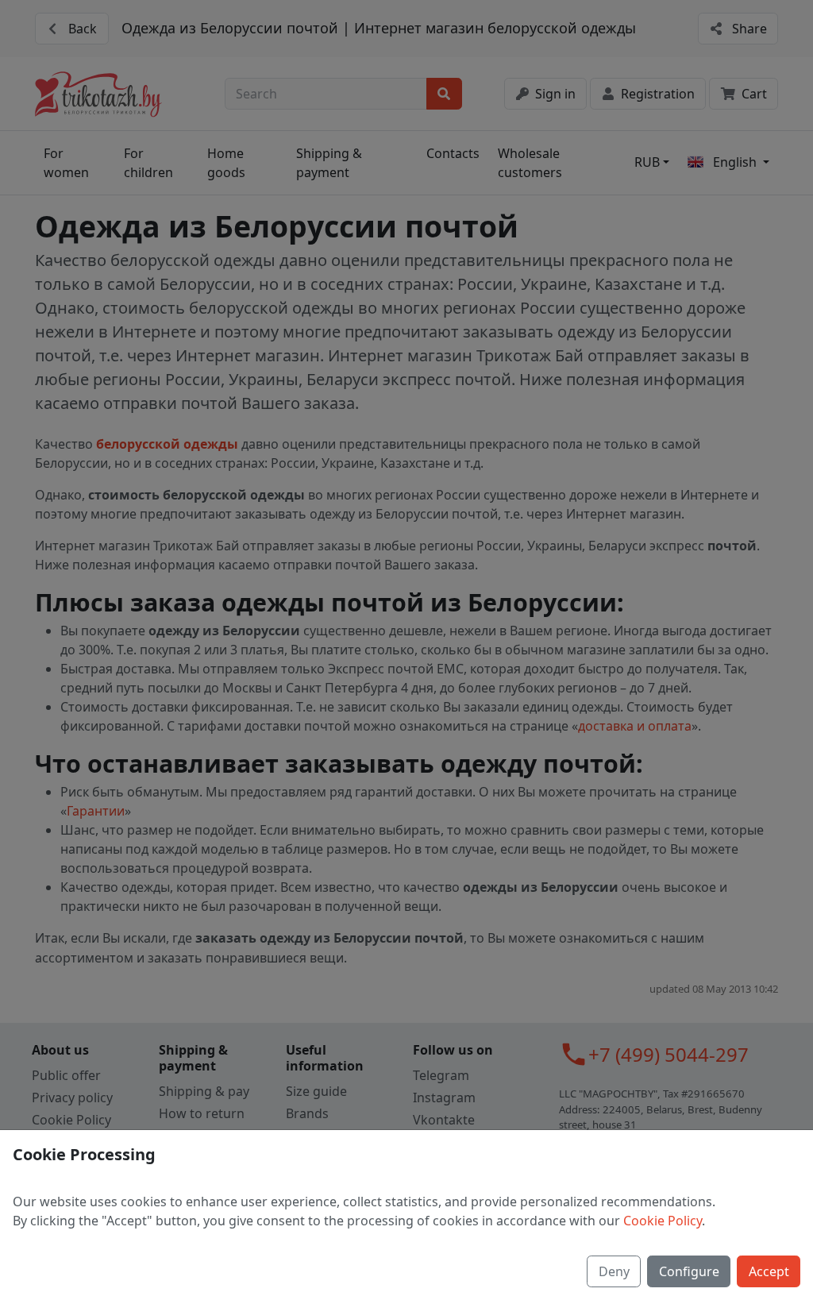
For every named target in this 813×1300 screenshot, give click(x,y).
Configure (689, 1271)
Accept (769, 1271)
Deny (614, 1271)
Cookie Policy (662, 1220)
